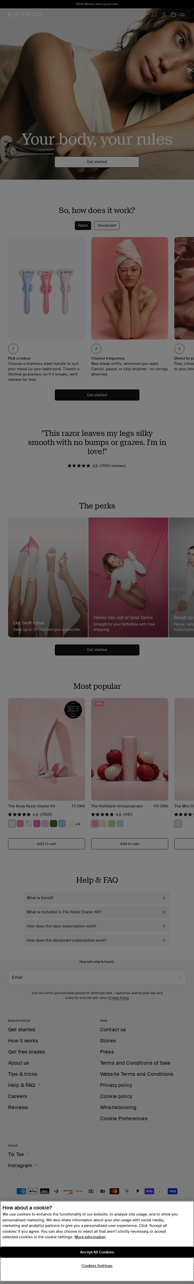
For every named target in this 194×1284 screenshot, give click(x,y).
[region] (97, 1241)
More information (90, 1237)
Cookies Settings (97, 1265)
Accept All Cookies (97, 1252)
